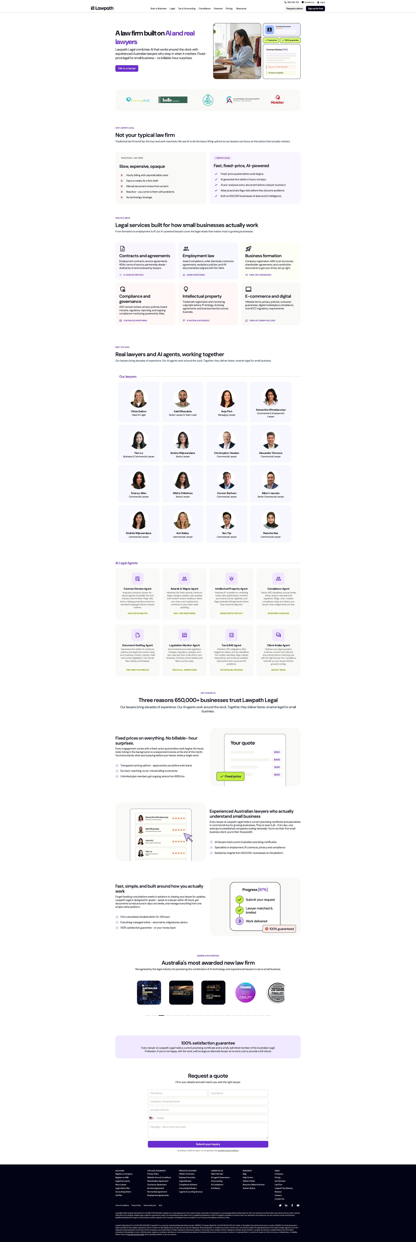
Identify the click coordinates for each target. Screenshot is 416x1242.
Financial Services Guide (135, 1234)
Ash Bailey (182, 533)
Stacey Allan (138, 493)
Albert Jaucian (271, 493)
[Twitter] (280, 1205)
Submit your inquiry (208, 1144)
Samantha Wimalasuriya (270, 409)
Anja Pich (226, 411)
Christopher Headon (226, 453)
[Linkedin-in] (286, 1205)
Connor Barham (226, 493)
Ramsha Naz (270, 533)
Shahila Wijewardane (138, 533)
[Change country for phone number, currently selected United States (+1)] (152, 1118)
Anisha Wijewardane (182, 453)
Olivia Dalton (138, 411)
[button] (148, 1015)
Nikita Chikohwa (182, 493)
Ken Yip (226, 533)
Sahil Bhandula (183, 411)
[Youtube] (298, 1205)
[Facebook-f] (292, 1205)
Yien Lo (138, 453)
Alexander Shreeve (270, 453)
